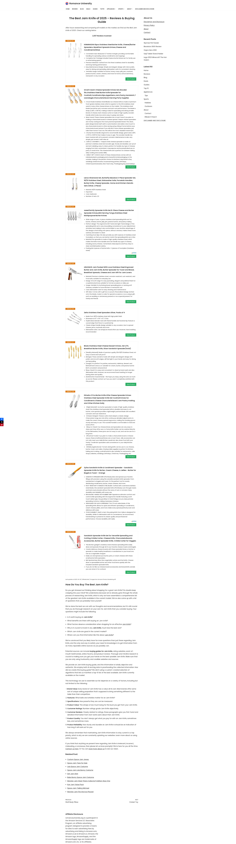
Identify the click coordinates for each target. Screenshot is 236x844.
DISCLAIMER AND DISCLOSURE (144, 9)
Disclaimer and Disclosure (154, 22)
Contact (147, 32)
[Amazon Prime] (133, 253)
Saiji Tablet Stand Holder (153, 54)
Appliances (148, 92)
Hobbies (148, 103)
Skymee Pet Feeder (151, 43)
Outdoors (148, 106)
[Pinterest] (2, 424)
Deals (88, 9)
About (146, 29)
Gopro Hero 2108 (150, 50)
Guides (95, 9)
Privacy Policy (149, 25)
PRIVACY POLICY (151, 117)
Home (68, 9)
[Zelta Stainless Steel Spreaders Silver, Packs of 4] (74, 318)
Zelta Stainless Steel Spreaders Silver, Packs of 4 (104, 312)
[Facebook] (2, 419)
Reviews (75, 9)
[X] (2, 422)
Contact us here (71, 749)
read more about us (96, 749)
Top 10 (102, 9)
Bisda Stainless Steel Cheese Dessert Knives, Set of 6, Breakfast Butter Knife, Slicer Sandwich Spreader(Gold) (107, 347)
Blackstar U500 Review (152, 46)
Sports (146, 99)
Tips (146, 95)
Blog (82, 9)
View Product (131, 79)
